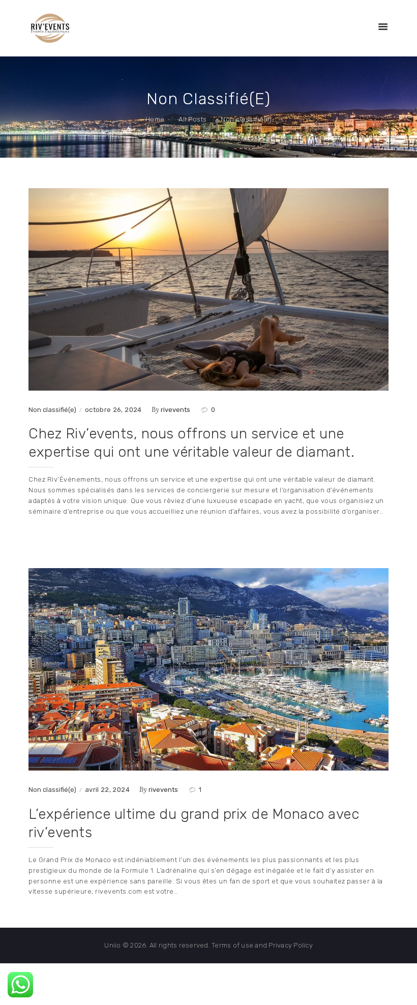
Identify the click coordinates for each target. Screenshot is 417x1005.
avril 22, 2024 (107, 789)
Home (155, 119)
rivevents (176, 409)
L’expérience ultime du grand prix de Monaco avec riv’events (193, 823)
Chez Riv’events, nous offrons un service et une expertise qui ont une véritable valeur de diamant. (191, 442)
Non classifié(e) (52, 409)
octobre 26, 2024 (113, 409)
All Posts (192, 119)
